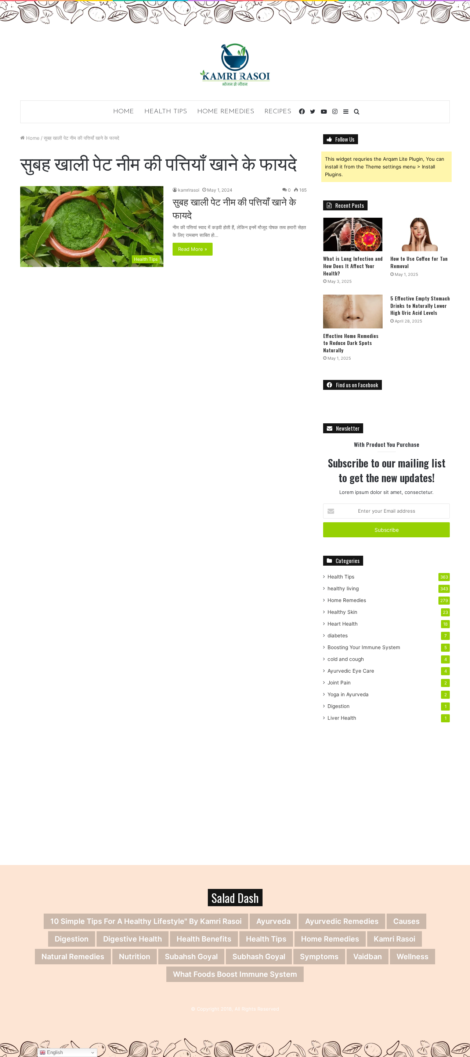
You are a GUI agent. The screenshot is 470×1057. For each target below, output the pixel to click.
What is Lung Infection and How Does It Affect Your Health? (353, 266)
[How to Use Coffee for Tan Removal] (420, 234)
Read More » (192, 249)
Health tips (266, 939)
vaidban (367, 956)
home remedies (330, 939)
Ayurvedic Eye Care (351, 671)
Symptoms (319, 956)
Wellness (413, 956)
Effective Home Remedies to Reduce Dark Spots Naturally (351, 343)
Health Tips (165, 111)
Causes (406, 921)
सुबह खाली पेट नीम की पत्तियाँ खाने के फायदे (234, 208)
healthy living (343, 588)
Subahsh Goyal (191, 956)
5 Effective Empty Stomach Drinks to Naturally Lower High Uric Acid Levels (420, 305)
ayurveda (273, 921)
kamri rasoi (394, 939)
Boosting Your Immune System (364, 647)
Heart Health (343, 624)
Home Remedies (225, 111)
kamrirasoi (188, 190)
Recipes (277, 111)
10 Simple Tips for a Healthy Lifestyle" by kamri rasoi (146, 921)
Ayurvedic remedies (342, 921)
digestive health (132, 939)
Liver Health (342, 718)
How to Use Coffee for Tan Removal (419, 262)
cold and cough (346, 659)
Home (123, 111)
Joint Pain (339, 683)
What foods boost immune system (235, 974)
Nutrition (134, 956)
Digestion (339, 706)
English (54, 1052)
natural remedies (72, 956)
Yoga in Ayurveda (348, 694)
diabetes (338, 635)
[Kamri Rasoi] (235, 65)
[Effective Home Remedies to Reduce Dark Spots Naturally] (353, 311)
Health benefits (204, 939)
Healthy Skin (342, 612)
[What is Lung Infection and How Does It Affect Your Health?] (353, 234)
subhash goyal (258, 956)
